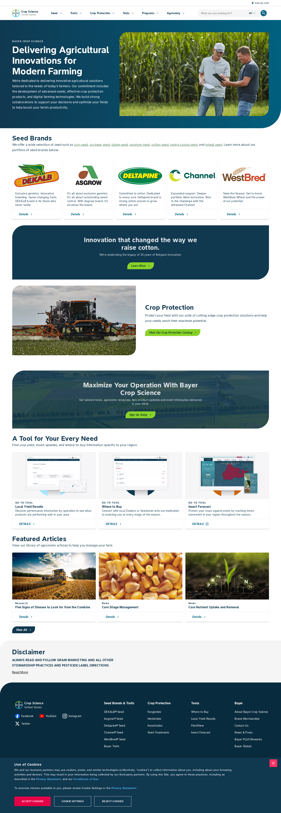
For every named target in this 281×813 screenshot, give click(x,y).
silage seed (119, 145)
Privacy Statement (48, 779)
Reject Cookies (113, 801)
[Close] (273, 763)
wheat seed (213, 145)
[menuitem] (56, 13)
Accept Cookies (33, 801)
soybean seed (100, 145)
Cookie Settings (73, 801)
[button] (19, 705)
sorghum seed (140, 145)
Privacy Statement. (124, 788)
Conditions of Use (85, 779)
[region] (140, 785)
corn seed (81, 145)
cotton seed (160, 145)
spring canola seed (183, 145)
